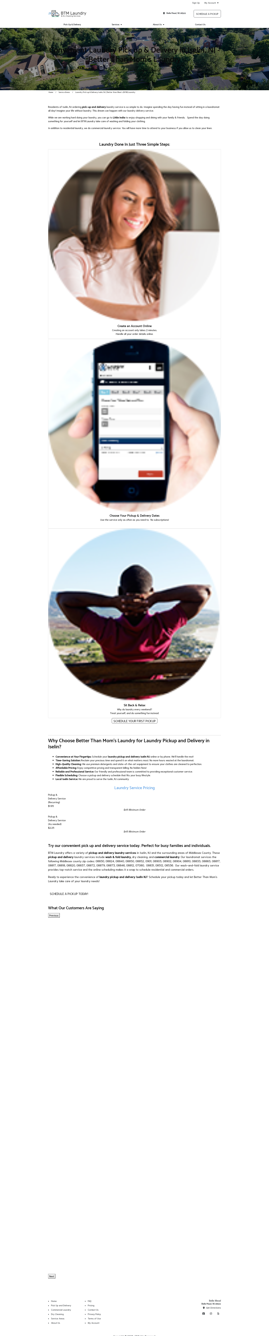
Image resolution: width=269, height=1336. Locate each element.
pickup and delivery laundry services (112, 852)
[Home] (67, 14)
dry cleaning (140, 857)
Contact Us (200, 24)
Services (115, 24)
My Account (210, 2)
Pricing (91, 1305)
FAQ (89, 1301)
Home (51, 92)
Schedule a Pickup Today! (69, 893)
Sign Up (196, 2)
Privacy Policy (94, 1314)
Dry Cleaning (57, 1314)
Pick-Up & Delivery (72, 24)
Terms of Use (94, 1318)
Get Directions (213, 1307)
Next (51, 1276)
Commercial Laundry (61, 1309)
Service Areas (64, 92)
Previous (54, 915)
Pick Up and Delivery (61, 1305)
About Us (157, 24)
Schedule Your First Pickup (134, 721)
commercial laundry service (106, 127)
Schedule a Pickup (207, 13)
